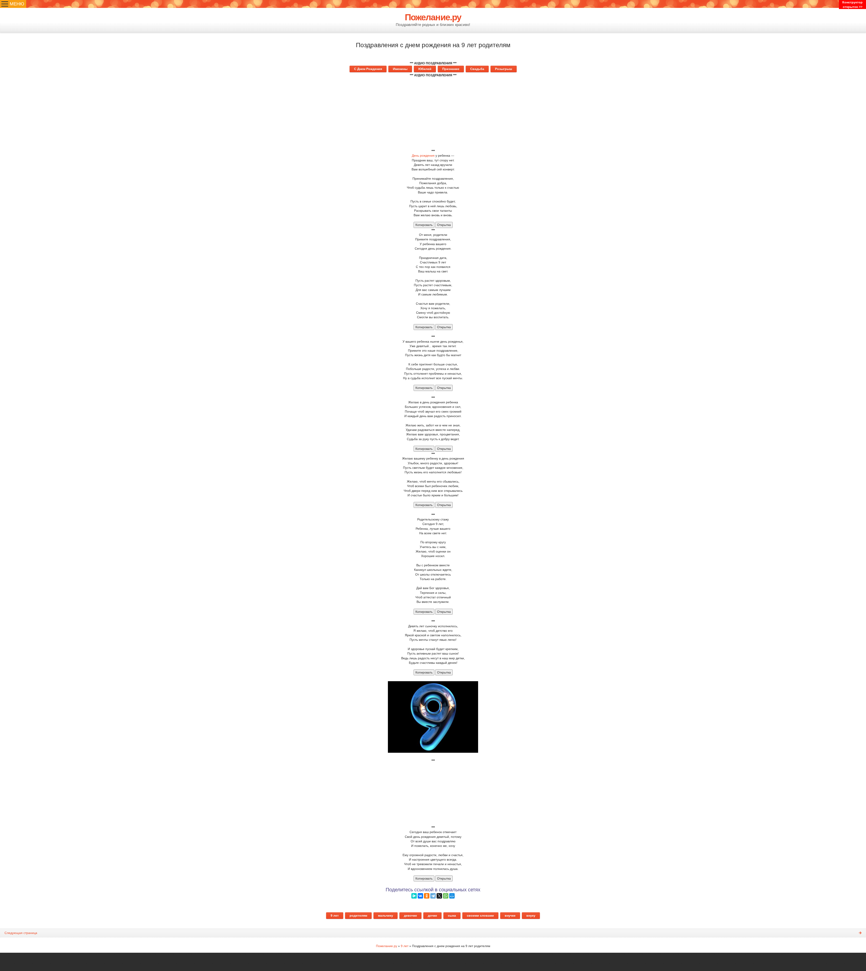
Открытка (444, 225)
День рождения (423, 155)
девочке (410, 915)
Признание (450, 69)
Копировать (424, 225)
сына (452, 915)
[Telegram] (433, 896)
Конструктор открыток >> (852, 4)
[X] (439, 896)
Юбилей (424, 69)
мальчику (385, 915)
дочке (432, 915)
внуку (530, 915)
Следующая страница (21, 933)
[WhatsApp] (445, 896)
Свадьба (477, 69)
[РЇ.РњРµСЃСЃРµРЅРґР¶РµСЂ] (414, 896)
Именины (400, 69)
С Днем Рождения (368, 69)
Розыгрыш (503, 69)
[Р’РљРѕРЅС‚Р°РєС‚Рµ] (420, 896)
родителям (358, 915)
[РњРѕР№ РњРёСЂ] (452, 896)
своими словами (480, 915)
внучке (510, 915)
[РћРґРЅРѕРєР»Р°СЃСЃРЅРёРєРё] (426, 896)
